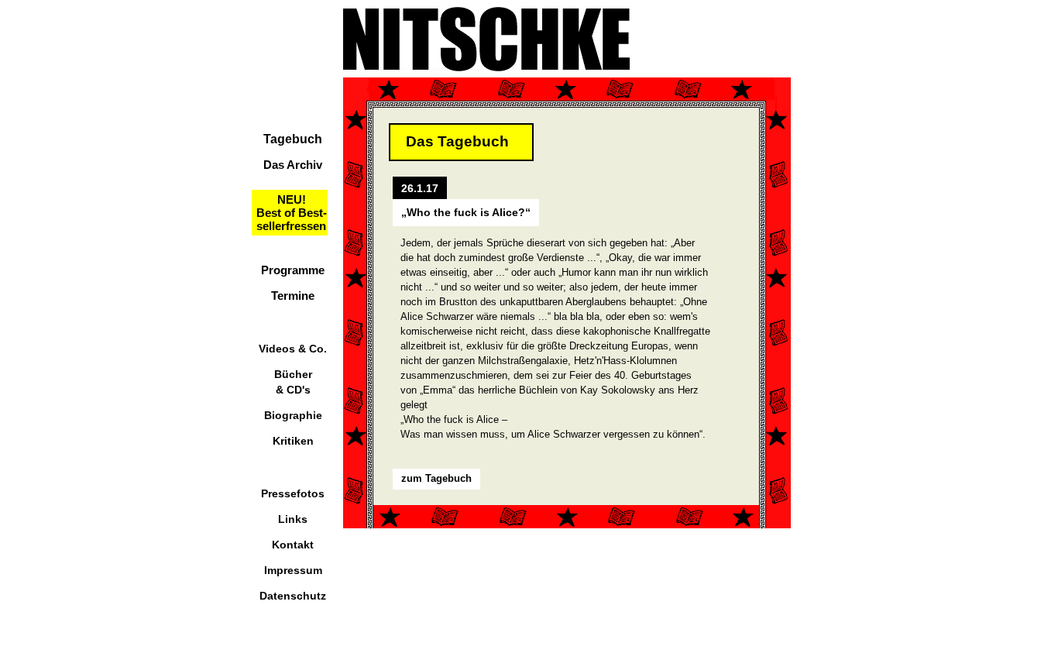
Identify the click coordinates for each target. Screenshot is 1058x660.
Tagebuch (292, 139)
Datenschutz (292, 596)
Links (292, 519)
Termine (292, 295)
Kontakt (293, 544)
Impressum (293, 570)
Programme (293, 270)
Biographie (293, 415)
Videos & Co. (293, 348)
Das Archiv (292, 164)
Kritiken (293, 441)
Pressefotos (293, 493)
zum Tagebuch (436, 478)
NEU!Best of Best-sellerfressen (291, 212)
